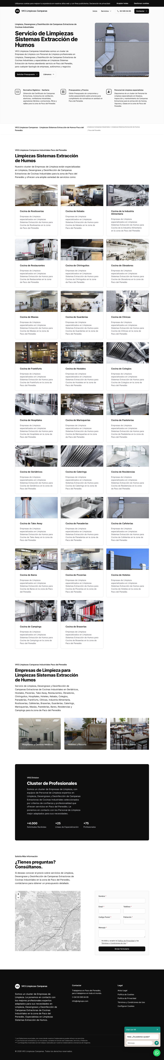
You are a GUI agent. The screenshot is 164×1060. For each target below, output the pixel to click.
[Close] (157, 1030)
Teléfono (127, 907)
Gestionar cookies (141, 3)
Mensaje (103, 928)
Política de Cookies (126, 994)
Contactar (140, 11)
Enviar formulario (122, 949)
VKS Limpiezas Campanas (34, 11)
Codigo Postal (105, 917)
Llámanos (47, 74)
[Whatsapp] (156, 1052)
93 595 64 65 (125, 11)
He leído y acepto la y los (120, 942)
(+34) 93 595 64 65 (80, 997)
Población (128, 917)
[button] (48, 921)
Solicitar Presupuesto (26, 74)
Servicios (105, 11)
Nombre (102, 896)
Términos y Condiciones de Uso (113, 943)
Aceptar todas (122, 3)
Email (101, 907)
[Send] (157, 1043)
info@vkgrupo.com (80, 1001)
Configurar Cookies (126, 1006)
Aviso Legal (122, 990)
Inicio (95, 11)
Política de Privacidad (126, 941)
